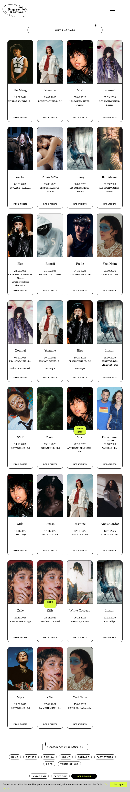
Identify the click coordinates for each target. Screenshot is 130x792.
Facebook (60, 776)
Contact (83, 757)
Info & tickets (20, 117)
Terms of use (69, 764)
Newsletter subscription (65, 747)
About (66, 757)
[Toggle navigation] (112, 9)
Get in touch (84, 776)
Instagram (39, 776)
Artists (31, 757)
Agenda (49, 757)
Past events (105, 757)
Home (14, 757)
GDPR (49, 764)
